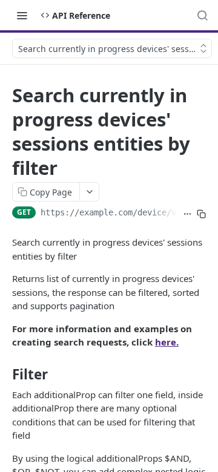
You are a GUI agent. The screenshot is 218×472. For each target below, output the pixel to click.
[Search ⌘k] (202, 15)
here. (167, 342)
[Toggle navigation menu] (21, 15)
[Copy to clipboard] (201, 213)
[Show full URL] (187, 213)
